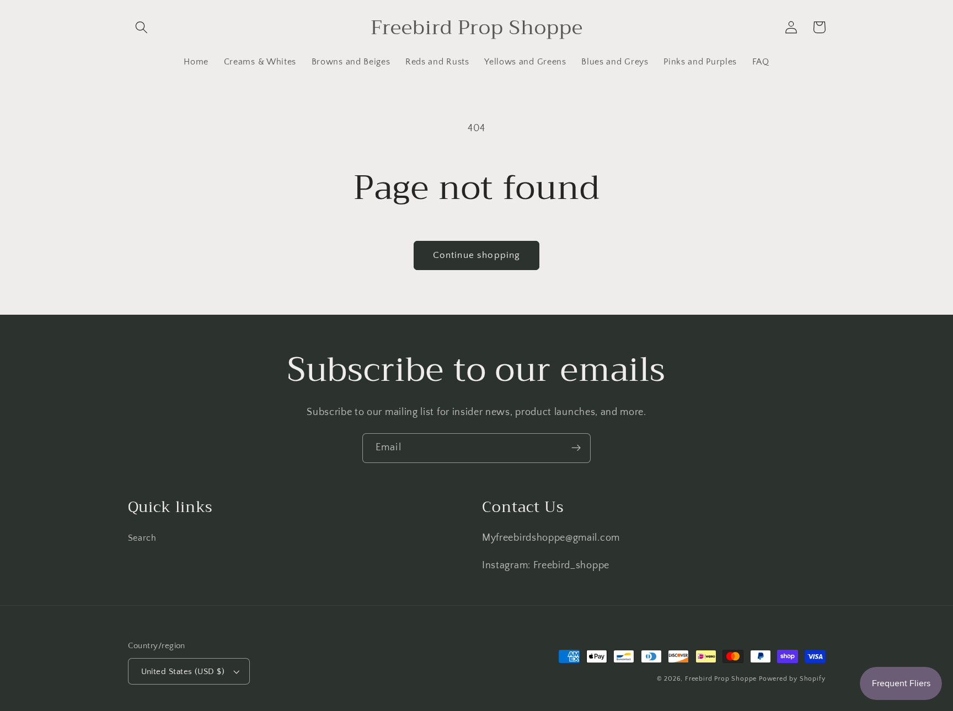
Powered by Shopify (792, 678)
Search (142, 538)
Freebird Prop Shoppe (721, 678)
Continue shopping (477, 255)
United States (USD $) (183, 671)
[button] (142, 27)
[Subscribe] (576, 448)
